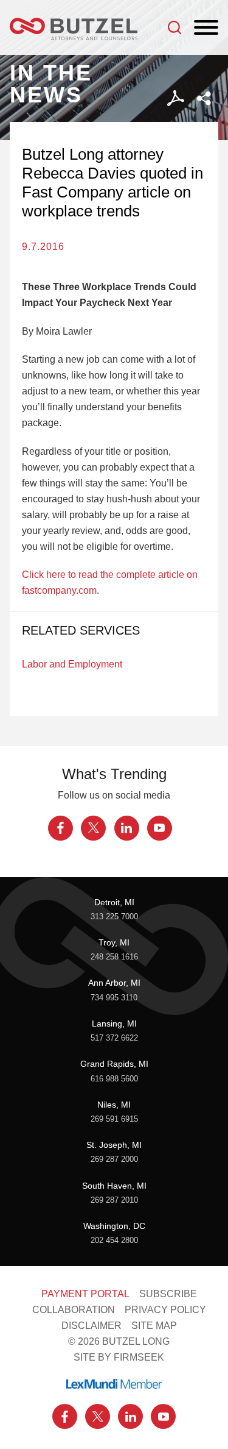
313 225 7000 (114, 917)
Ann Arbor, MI (114, 983)
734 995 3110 (114, 998)
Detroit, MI (114, 902)
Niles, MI (114, 1104)
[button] (204, 98)
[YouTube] (159, 828)
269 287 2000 (114, 1159)
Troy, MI (114, 942)
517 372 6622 (114, 1038)
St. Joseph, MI (114, 1145)
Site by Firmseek (119, 1356)
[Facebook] (60, 828)
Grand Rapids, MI (114, 1064)
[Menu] (206, 28)
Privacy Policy (165, 1309)
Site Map (154, 1325)
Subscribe (168, 1293)
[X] (93, 828)
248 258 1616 (114, 957)
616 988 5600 (114, 1079)
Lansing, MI (114, 1023)
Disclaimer (91, 1325)
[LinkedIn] (126, 828)
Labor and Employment (72, 663)
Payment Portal (85, 1293)
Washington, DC (114, 1226)
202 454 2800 (114, 1240)
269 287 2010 (114, 1200)
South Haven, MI (114, 1186)
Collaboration (73, 1309)
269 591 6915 (114, 1119)
